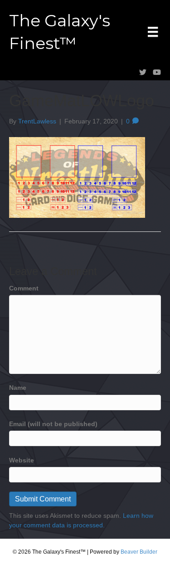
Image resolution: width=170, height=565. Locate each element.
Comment (24, 288)
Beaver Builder (139, 552)
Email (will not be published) (53, 423)
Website (21, 460)
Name (17, 387)
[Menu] (152, 31)
